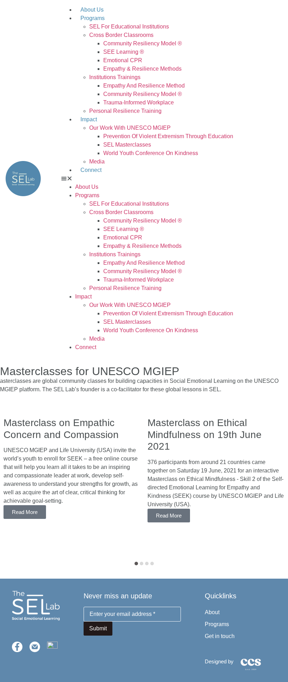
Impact (88, 119)
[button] (171, 178)
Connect (91, 170)
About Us (92, 10)
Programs (92, 18)
